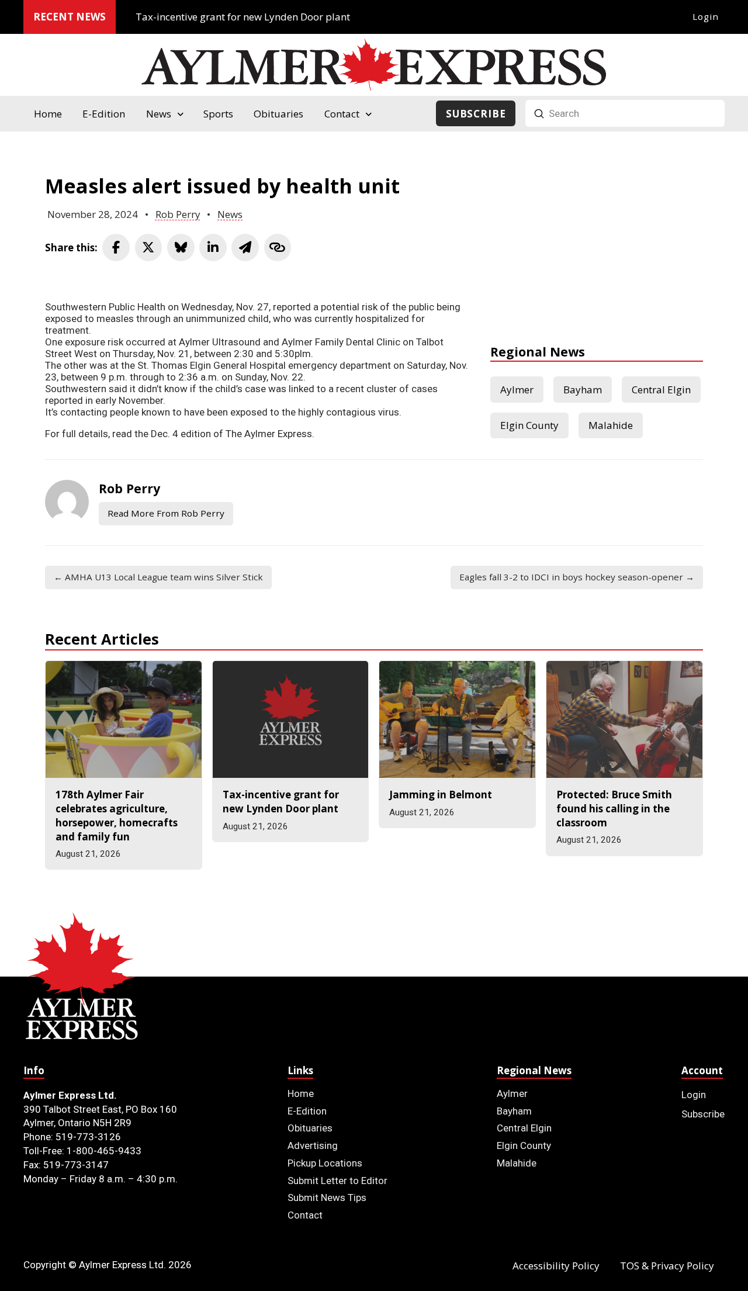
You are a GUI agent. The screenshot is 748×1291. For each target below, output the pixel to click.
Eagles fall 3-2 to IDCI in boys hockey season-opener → (576, 577)
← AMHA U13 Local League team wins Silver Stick (158, 577)
